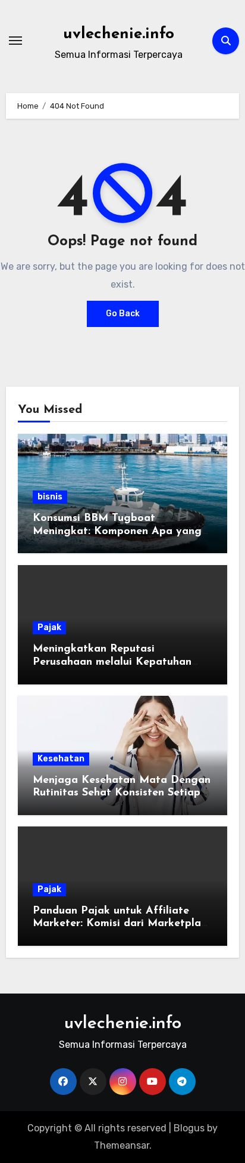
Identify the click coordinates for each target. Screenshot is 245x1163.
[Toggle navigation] (15, 40)
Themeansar (121, 1145)
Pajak (49, 627)
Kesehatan (60, 759)
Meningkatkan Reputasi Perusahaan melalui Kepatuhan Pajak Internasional (112, 662)
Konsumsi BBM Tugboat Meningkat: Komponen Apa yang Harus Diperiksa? (117, 531)
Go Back (123, 314)
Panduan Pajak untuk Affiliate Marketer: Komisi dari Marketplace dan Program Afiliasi (122, 924)
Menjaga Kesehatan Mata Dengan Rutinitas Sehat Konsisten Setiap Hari (122, 793)
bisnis (49, 497)
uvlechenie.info (118, 34)
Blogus (189, 1128)
